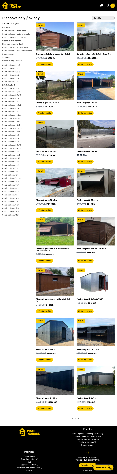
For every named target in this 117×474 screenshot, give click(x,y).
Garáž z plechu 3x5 (10, 78)
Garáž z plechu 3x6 (10, 82)
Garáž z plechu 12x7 (10, 201)
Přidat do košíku (44, 64)
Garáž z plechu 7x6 (10, 171)
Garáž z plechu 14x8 (11, 205)
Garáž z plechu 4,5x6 (11, 132)
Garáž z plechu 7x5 (10, 168)
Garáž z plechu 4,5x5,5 (12, 128)
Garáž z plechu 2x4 (10, 68)
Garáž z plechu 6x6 (10, 162)
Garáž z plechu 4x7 (10, 112)
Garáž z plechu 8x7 (10, 185)
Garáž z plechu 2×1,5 (11, 65)
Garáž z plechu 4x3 (10, 98)
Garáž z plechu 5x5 (10, 138)
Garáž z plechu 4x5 (10, 102)
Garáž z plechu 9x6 (10, 195)
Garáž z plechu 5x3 (10, 135)
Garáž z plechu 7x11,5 (11, 178)
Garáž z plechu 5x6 (10, 142)
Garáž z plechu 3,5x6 (11, 92)
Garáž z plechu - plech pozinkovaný (17, 51)
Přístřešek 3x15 (8, 85)
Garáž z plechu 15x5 (11, 208)
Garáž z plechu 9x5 (10, 191)
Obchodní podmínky (29, 465)
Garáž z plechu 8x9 (10, 188)
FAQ (29, 462)
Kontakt (29, 470)
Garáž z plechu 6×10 (11, 165)
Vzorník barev (29, 456)
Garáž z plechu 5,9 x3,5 (12, 148)
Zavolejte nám (100, 467)
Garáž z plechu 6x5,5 (11, 158)
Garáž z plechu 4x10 (11, 118)
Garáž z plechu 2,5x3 (11, 72)
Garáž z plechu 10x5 (11, 198)
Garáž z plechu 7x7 (10, 175)
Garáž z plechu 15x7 (10, 215)
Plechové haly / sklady (12, 61)
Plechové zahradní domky (13, 44)
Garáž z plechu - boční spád (14, 37)
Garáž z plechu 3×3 (10, 75)
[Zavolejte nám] (110, 467)
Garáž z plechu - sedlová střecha (16, 34)
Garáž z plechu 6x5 (10, 152)
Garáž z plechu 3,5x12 (11, 95)
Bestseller (6, 27)
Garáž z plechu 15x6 (11, 211)
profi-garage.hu (88, 470)
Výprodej (6, 57)
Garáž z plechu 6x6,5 (11, 155)
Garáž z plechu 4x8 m (11, 115)
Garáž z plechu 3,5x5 (11, 88)
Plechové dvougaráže (11, 41)
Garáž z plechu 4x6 (10, 108)
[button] (101, 6)
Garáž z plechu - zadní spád (14, 31)
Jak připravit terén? (29, 459)
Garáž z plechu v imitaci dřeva (15, 47)
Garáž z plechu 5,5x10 (11, 145)
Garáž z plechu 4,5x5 (11, 125)
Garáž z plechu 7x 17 (11, 182)
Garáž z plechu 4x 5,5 (11, 105)
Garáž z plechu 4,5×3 (11, 122)
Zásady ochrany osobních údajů (29, 468)
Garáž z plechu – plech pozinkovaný (87, 434)
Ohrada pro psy (8, 54)
